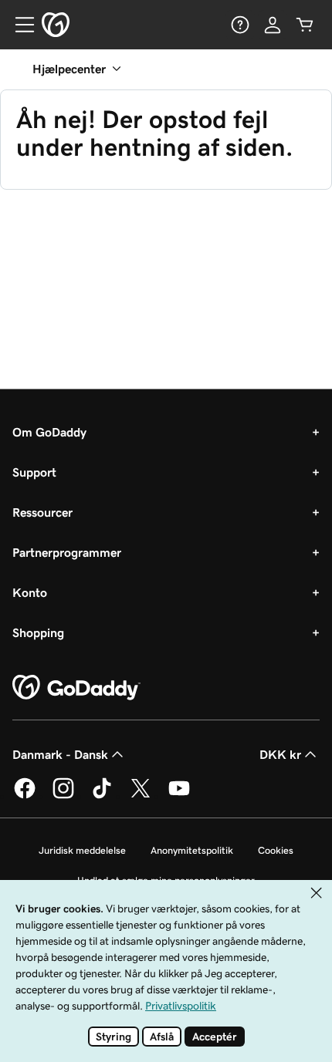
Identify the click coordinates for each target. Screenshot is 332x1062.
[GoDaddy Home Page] (76, 688)
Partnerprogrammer (66, 552)
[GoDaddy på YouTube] (179, 796)
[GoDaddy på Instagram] (63, 796)
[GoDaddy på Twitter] (140, 796)
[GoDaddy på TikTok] (102, 796)
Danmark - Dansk (60, 754)
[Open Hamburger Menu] (18, 25)
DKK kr (280, 754)
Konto (29, 592)
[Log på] (272, 24)
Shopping (38, 632)
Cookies (275, 850)
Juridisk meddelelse (82, 850)
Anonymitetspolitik (192, 850)
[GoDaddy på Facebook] (24, 796)
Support (34, 472)
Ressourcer (42, 512)
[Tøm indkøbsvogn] (305, 24)
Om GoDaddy (49, 432)
